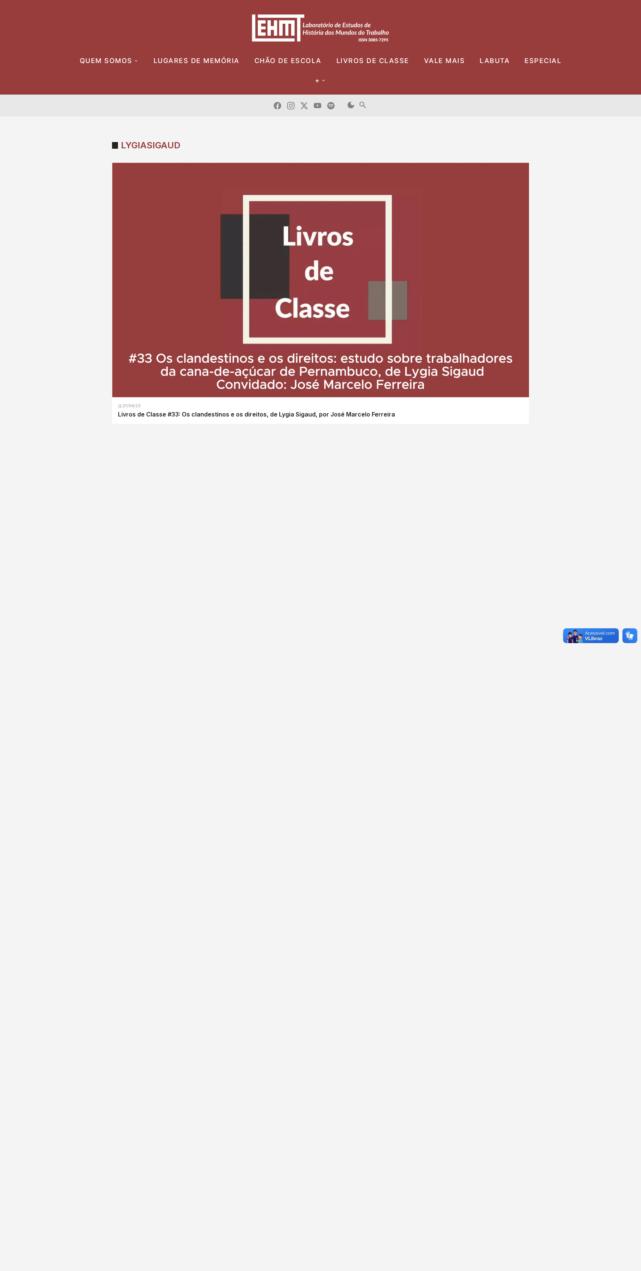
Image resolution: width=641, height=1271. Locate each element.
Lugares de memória (197, 61)
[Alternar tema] (350, 106)
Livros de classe (372, 61)
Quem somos (106, 61)
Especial (543, 61)
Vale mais (444, 61)
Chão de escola (288, 61)
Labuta (495, 61)
